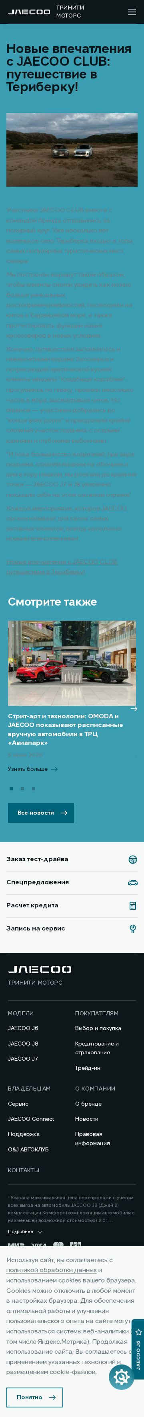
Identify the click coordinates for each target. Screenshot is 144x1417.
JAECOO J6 (23, 1028)
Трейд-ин (87, 1068)
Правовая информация (92, 1139)
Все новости (36, 813)
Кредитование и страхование (97, 1048)
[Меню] (132, 12)
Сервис (18, 1104)
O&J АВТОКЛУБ (28, 1150)
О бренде (88, 1104)
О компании (95, 1089)
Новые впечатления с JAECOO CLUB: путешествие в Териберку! (62, 567)
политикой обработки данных (51, 1270)
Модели (21, 1013)
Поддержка (24, 1134)
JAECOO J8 (23, 1044)
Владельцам (29, 1089)
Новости (86, 1119)
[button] (11, 788)
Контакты (24, 1170)
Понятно (29, 1397)
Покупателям (97, 1013)
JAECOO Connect (31, 1119)
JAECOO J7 (23, 1059)
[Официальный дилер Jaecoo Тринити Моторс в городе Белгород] (29, 12)
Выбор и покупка (98, 1028)
